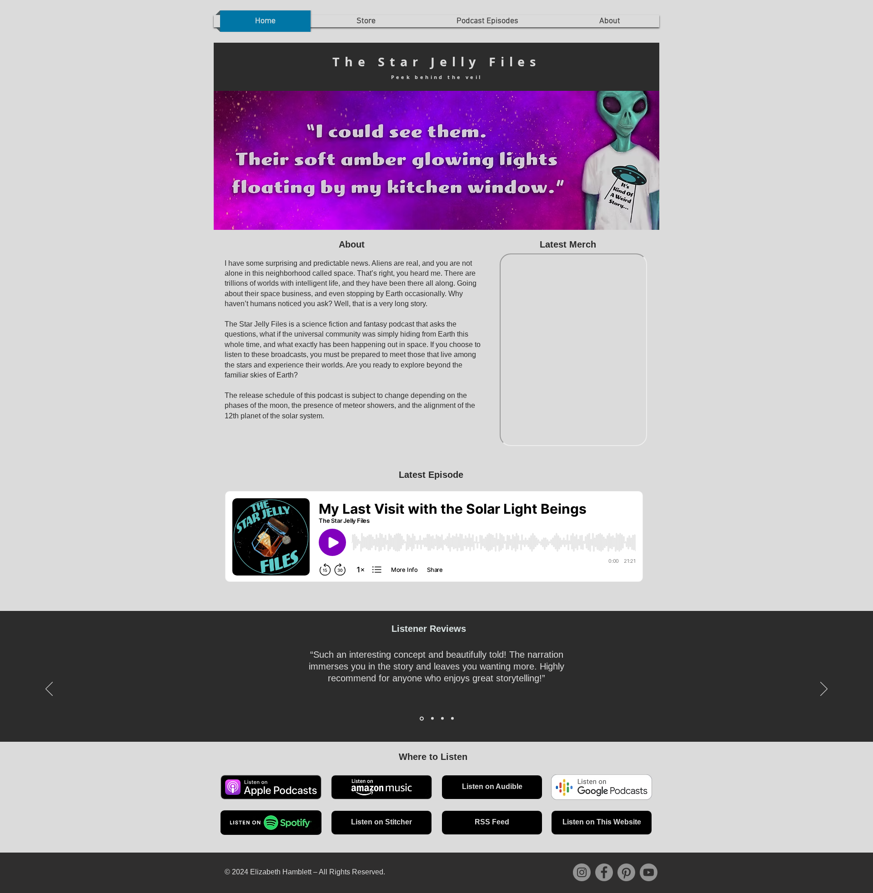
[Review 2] (432, 718)
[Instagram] (582, 872)
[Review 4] (452, 718)
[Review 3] (442, 718)
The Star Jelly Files (436, 61)
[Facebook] (604, 872)
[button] (609, 21)
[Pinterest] (626, 872)
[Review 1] (421, 718)
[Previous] (49, 689)
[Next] (824, 689)
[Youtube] (648, 872)
